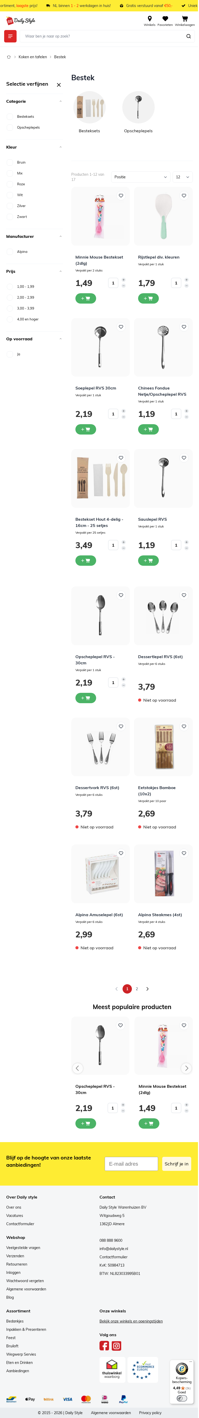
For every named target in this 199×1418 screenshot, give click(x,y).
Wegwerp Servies (21, 1354)
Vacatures (14, 1215)
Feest (11, 1337)
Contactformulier (20, 1224)
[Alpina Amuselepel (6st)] (100, 873)
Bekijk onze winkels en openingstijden (131, 1321)
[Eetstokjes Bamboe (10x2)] (163, 747)
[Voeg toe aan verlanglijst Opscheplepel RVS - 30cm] (121, 595)
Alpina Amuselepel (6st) (99, 914)
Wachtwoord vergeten (25, 1281)
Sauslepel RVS (152, 519)
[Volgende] (147, 989)
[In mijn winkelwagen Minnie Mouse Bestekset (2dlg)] (149, 1123)
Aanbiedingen (17, 1371)
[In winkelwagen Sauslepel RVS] (148, 560)
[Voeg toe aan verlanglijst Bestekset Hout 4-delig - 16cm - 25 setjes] (121, 457)
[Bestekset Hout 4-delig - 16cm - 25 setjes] (100, 478)
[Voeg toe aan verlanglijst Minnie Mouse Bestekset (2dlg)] (121, 195)
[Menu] (191, 1363)
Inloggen (13, 1272)
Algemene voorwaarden (26, 1289)
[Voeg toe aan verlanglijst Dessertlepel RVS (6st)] (184, 595)
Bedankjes (15, 1321)
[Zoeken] (189, 36)
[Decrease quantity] (124, 286)
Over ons (13, 1207)
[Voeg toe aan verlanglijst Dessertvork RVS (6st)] (121, 726)
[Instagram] (116, 1346)
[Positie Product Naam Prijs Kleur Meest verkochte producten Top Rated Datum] (140, 177)
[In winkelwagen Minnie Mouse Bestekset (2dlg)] (85, 298)
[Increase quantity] (124, 280)
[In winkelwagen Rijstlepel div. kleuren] (148, 298)
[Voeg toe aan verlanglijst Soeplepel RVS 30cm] (121, 327)
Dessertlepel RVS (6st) (160, 656)
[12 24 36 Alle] (183, 177)
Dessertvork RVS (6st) (97, 787)
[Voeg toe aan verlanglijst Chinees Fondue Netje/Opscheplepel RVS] (184, 327)
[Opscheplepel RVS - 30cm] (100, 615)
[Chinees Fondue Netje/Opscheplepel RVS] (163, 347)
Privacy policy (150, 1412)
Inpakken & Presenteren (26, 1329)
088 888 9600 (111, 1240)
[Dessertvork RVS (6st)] (100, 747)
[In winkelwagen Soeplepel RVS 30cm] (85, 429)
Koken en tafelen (33, 57)
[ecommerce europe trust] (142, 1370)
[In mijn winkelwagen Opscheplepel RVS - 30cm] (85, 1123)
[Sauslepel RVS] (163, 478)
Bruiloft (12, 1346)
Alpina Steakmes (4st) (160, 914)
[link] (117, 989)
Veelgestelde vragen (23, 1247)
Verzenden (15, 1256)
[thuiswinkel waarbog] (112, 1370)
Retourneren (16, 1264)
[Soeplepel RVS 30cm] (100, 347)
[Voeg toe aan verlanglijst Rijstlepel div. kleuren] (184, 195)
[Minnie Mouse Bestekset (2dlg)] (100, 216)
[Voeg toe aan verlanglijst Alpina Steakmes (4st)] (184, 853)
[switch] (182, 1398)
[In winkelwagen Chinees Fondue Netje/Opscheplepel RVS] (148, 429)
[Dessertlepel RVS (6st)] (163, 615)
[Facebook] (104, 1346)
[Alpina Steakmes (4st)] (163, 873)
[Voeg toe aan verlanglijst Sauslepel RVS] (184, 457)
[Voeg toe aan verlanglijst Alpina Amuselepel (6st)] (121, 853)
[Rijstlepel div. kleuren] (163, 216)
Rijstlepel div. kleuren (159, 257)
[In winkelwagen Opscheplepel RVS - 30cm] (85, 698)
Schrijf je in (177, 1164)
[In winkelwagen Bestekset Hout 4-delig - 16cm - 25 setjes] (85, 560)
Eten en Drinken (19, 1362)
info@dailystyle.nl (114, 1248)
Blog (10, 1297)
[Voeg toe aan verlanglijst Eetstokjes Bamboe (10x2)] (184, 726)
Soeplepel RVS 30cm (95, 388)
